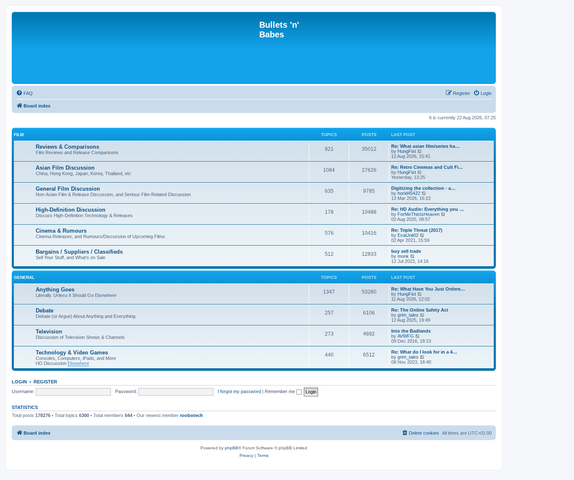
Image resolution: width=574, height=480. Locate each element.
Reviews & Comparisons (67, 147)
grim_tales (408, 314)
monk (403, 256)
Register (45, 381)
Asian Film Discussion (65, 168)
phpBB (231, 448)
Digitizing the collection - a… (423, 188)
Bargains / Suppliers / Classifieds (79, 252)
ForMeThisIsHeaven (419, 214)
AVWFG (406, 335)
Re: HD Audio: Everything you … (427, 209)
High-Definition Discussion (70, 210)
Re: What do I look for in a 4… (424, 351)
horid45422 (409, 193)
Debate (44, 310)
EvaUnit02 (408, 235)
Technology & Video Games (72, 352)
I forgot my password (239, 391)
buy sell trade (406, 251)
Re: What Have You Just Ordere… (428, 288)
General (24, 277)
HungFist (407, 151)
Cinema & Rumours (61, 231)
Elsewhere (78, 363)
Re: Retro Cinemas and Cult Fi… (427, 167)
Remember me (280, 391)
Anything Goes (55, 289)
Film (19, 134)
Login (19, 381)
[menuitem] (24, 93)
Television (49, 331)
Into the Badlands (411, 330)
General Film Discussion (68, 189)
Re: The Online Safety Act (419, 309)
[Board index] (136, 48)
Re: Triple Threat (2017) (416, 230)
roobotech (191, 415)
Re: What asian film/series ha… (425, 146)
